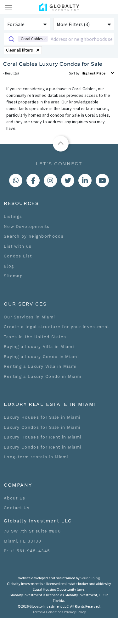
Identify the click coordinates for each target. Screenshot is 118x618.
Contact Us (17, 507)
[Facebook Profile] (33, 180)
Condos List (18, 256)
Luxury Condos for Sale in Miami (42, 427)
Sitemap (13, 275)
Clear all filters (19, 50)
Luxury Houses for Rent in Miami (42, 437)
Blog (9, 266)
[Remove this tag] (45, 39)
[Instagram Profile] (50, 180)
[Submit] (11, 39)
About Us (14, 498)
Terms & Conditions (47, 612)
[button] (27, 24)
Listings (13, 216)
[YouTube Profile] (102, 180)
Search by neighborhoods (34, 236)
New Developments (27, 226)
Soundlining (90, 578)
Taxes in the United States (35, 336)
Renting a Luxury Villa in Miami (40, 366)
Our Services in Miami (29, 317)
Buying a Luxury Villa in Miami (39, 346)
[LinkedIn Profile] (85, 180)
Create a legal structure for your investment (56, 326)
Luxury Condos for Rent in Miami (42, 447)
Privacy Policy (75, 612)
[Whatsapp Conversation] (15, 180)
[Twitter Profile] (67, 180)
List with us (18, 246)
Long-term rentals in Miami (36, 457)
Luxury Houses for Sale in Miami (42, 417)
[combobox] (59, 39)
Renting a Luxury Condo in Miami (42, 376)
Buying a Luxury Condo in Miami (41, 356)
